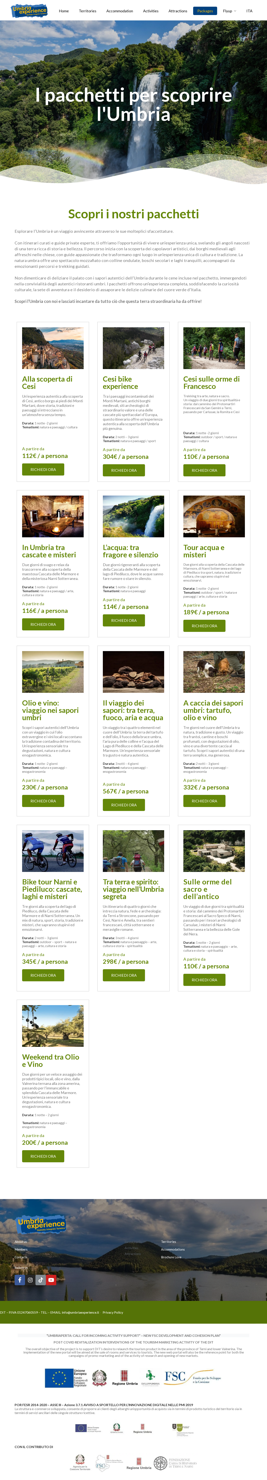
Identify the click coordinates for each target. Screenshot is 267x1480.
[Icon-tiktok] (40, 1280)
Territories (87, 11)
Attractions (178, 11)
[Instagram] (30, 1280)
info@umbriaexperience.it (80, 1312)
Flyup (227, 11)
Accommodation (119, 11)
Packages (205, 11)
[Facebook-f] (20, 1280)
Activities (151, 11)
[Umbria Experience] (29, 10)
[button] (43, 469)
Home (64, 11)
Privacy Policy (113, 1312)
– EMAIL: (55, 1312)
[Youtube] (51, 1280)
